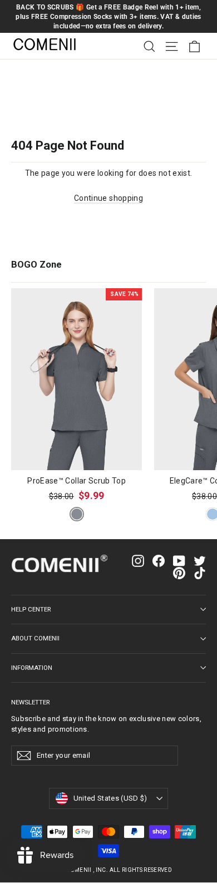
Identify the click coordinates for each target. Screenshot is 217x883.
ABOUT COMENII (35, 638)
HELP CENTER (31, 609)
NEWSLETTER (30, 702)
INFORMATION (31, 668)
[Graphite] (77, 514)
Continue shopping (108, 198)
